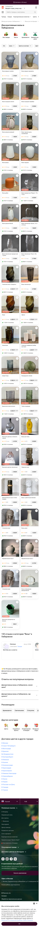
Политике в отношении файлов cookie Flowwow (17, 920)
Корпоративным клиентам (9, 837)
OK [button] (19, 924)
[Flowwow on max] (7, 858)
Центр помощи (5, 827)
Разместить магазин (7, 830)
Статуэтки (30, 710)
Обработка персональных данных (11, 899)
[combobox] (34, 903)
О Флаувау (4, 811)
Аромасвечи (7, 710)
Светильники (19, 710)
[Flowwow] (2, 7)
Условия (4, 896)
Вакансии (6, 821)
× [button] (36, 903)
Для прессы (5, 818)
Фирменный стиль (6, 815)
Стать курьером (6, 833)
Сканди (19, 646)
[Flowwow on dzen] (2, 858)
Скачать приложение (20, 873)
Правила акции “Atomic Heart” (10, 840)
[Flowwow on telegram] (11, 858)
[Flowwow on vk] (15, 858)
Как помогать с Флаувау (10, 843)
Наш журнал (5, 824)
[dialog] (19, 915)
